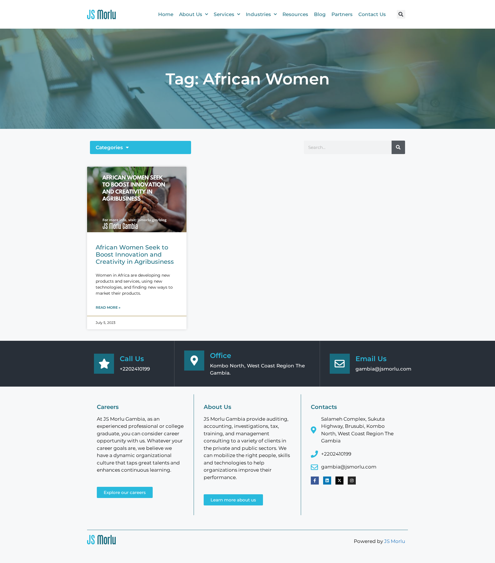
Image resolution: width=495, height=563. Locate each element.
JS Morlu (394, 541)
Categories (109, 147)
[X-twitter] (339, 481)
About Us (190, 14)
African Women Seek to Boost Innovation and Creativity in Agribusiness (135, 254)
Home (165, 14)
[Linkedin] (327, 481)
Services (224, 14)
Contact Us (372, 14)
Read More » (108, 307)
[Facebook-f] (315, 481)
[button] (401, 14)
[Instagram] (352, 481)
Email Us (370, 359)
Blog (320, 14)
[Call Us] (104, 364)
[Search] (398, 147)
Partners (342, 14)
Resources (295, 14)
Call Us (132, 359)
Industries (258, 14)
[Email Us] (340, 364)
